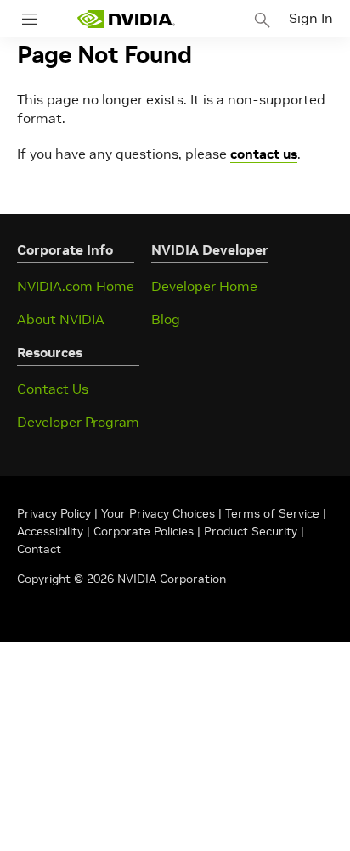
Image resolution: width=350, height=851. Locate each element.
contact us (263, 153)
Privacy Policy (55, 513)
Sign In (311, 17)
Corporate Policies (143, 531)
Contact (39, 549)
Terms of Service (272, 513)
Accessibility (50, 531)
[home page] (125, 19)
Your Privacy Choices (158, 513)
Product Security (250, 531)
